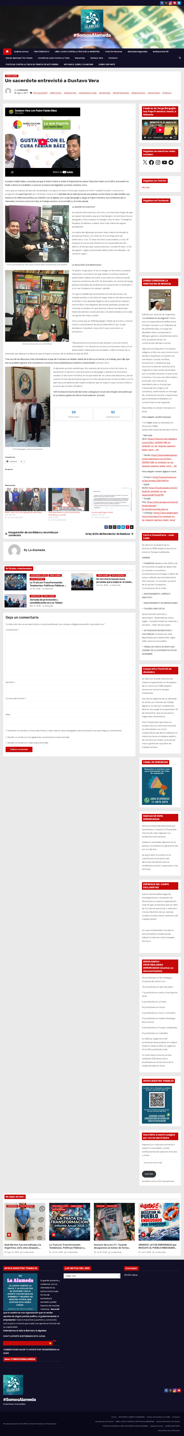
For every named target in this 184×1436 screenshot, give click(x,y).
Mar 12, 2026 (35, 606)
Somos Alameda (11, 76)
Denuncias (80, 58)
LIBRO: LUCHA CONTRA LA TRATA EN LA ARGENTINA (77, 51)
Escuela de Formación (105, 1421)
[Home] (7, 51)
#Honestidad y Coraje (87, 93)
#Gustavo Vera (70, 93)
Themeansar (51, 1424)
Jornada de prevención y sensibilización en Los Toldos (46, 601)
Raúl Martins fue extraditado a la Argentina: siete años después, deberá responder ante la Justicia (23, 1247)
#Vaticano (167, 93)
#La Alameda (104, 93)
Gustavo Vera (96, 58)
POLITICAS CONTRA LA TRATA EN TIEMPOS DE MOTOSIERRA (32, 64)
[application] (160, 130)
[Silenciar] (171, 137)
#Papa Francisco (138, 93)
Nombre (10, 682)
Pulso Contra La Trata (39, 575)
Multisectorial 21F (161, 51)
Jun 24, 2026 (102, 585)
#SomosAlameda (92, 35)
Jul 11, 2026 (146, 1252)
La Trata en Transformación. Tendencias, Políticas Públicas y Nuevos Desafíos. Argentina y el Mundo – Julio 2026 (66, 1249)
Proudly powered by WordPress (16, 1424)
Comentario (12, 629)
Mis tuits (146, 187)
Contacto (113, 58)
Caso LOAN (100, 1206)
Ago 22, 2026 (13, 1252)
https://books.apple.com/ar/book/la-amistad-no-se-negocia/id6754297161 (160, 491)
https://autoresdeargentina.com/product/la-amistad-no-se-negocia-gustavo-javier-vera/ (160, 516)
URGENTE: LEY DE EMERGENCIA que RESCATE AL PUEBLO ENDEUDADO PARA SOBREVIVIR (157, 1247)
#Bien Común (55, 93)
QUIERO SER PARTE (107, 64)
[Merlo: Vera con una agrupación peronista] (25, 499)
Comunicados (35, 596)
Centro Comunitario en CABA (158, 1417)
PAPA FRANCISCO (41, 51)
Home (114, 1417)
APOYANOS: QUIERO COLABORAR (78, 64)
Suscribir (149, 1174)
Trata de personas (113, 51)
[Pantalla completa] (175, 137)
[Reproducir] (145, 137)
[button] (180, 57)
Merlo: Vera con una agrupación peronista (23, 512)
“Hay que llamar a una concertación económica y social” (64, 513)
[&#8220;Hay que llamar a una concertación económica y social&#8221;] (68, 499)
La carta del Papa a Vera (102, 512)
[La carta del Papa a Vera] (111, 499)
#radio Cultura (154, 93)
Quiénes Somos (21, 51)
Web (8, 714)
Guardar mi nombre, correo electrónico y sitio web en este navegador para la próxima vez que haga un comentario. (65, 730)
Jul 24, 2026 (35, 588)
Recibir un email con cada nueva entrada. (28, 742)
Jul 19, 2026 (102, 1252)
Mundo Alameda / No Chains (19, 58)
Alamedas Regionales (138, 51)
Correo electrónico (16, 698)
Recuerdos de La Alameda (169, 1430)
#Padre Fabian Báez (121, 93)
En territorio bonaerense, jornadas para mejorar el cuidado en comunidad (115, 582)
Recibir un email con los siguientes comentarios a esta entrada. (39, 737)
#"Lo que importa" (40, 93)
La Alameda (22, 90)
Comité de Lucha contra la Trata (54, 58)
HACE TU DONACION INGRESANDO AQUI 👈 (27, 1343)
